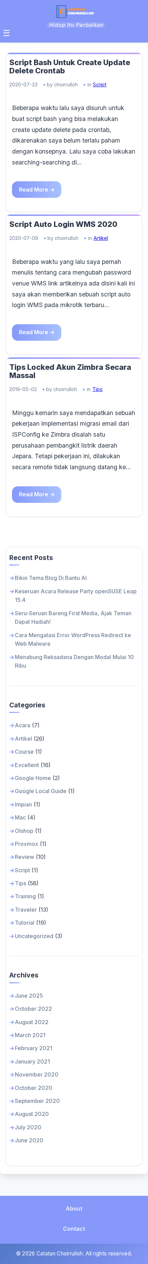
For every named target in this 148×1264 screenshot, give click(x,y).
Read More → (37, 189)
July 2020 (28, 1127)
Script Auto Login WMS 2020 (63, 224)
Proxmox (26, 843)
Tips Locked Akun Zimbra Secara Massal (70, 371)
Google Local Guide (40, 791)
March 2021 (30, 1035)
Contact (74, 1228)
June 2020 (29, 1140)
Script (99, 84)
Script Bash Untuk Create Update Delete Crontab (69, 66)
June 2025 (29, 995)
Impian (23, 804)
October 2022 (33, 1008)
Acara (22, 725)
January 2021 (32, 1061)
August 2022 (32, 1022)
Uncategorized (34, 936)
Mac (20, 817)
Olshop (24, 830)
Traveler (26, 909)
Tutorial (24, 922)
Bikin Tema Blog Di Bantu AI (51, 577)
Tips (97, 389)
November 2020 (37, 1074)
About (74, 1208)
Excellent (27, 765)
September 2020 (37, 1100)
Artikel (101, 238)
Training (25, 896)
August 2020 (32, 1113)
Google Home (33, 778)
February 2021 (33, 1048)
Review (24, 856)
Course (24, 751)
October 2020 (33, 1087)
